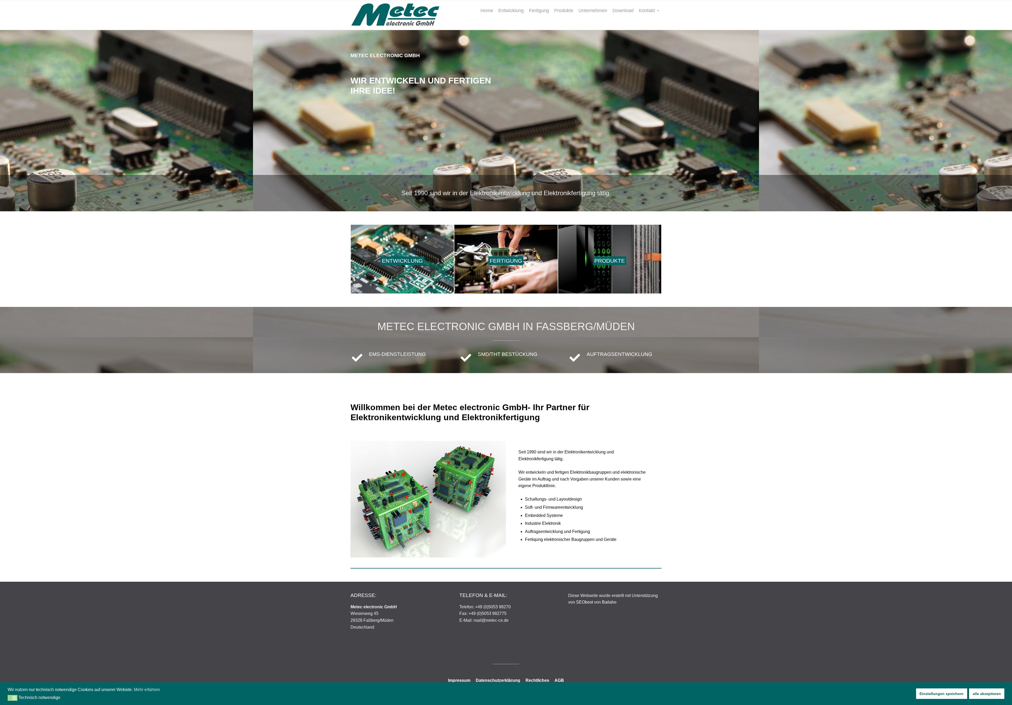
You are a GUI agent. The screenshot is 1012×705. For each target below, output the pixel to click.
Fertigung (539, 10)
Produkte (563, 10)
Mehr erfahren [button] (147, 689)
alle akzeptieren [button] (987, 694)
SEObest (584, 602)
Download (623, 10)
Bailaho (609, 602)
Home (486, 10)
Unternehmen (592, 10)
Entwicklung (511, 10)
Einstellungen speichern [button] (941, 694)
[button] (12, 698)
